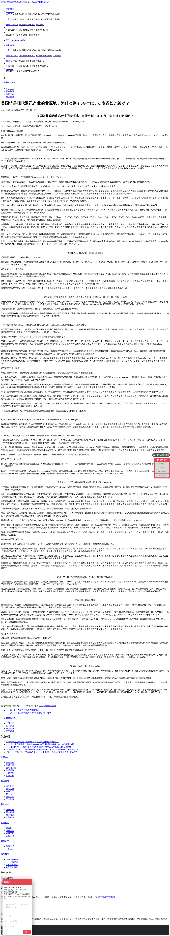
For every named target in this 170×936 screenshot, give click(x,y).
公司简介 (10, 831)
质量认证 (10, 846)
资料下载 (10, 833)
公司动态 (10, 723)
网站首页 (10, 9)
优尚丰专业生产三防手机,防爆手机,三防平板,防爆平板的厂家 (32, 742)
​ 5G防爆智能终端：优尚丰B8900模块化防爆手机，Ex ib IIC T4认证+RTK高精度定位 (42, 749)
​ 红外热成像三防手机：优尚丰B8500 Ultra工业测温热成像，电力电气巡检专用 (40, 744)
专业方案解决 (12, 859)
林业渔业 (10, 794)
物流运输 (10, 797)
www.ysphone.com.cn (47, 706)
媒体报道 (10, 97)
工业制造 (10, 799)
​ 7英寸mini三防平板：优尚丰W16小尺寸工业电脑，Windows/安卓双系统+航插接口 (42, 752)
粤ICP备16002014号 (106, 897)
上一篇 (22, 710)
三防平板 (10, 773)
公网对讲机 (11, 768)
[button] (5, 82)
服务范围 (5, 854)
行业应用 (5, 781)
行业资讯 (10, 726)
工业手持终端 (12, 862)
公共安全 (10, 789)
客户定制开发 (12, 865)
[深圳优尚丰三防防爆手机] (85, 2)
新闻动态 (10, 94)
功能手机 (10, 776)
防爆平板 (10, 770)
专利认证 (10, 849)
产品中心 (5, 757)
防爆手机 (10, 765)
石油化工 (10, 786)
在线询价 (10, 836)
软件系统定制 (12, 867)
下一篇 (28, 713)
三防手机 (10, 762)
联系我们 (5, 823)
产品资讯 (10, 731)
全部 (8, 14)
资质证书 (5, 841)
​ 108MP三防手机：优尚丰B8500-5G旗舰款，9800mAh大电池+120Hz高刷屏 (38, 747)
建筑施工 (10, 791)
